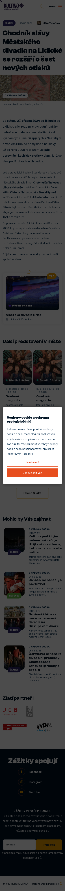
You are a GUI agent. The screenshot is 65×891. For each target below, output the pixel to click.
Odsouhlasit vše (32, 472)
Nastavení (32, 462)
